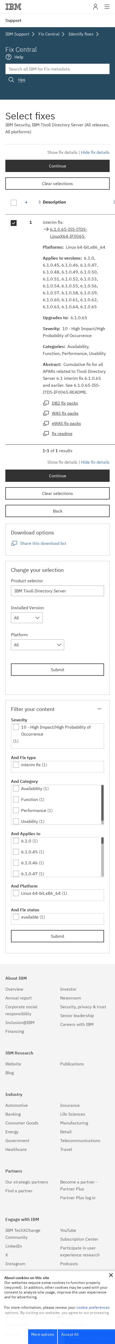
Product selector (27, 580)
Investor (68, 989)
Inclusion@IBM (19, 1022)
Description (54, 202)
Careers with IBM (77, 1024)
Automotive (16, 1105)
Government (17, 1140)
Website (13, 1063)
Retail (65, 1131)
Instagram (15, 1263)
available (30, 917)
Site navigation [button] (107, 9)
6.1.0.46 (29, 862)
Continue (57, 166)
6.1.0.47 (29, 873)
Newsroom (70, 998)
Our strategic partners (26, 1182)
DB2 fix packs (65, 403)
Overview (14, 989)
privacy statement (82, 1317)
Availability (31, 788)
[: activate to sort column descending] (30, 204)
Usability (29, 821)
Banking (13, 1114)
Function (29, 799)
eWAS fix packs (66, 423)
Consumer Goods (22, 1123)
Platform (19, 634)
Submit (57, 669)
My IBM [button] (95, 8)
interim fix (31, 764)
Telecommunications (80, 1140)
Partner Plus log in (77, 1197)
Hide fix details (95, 152)
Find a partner (19, 1190)
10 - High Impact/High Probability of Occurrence (56, 730)
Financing (14, 1031)
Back (57, 511)
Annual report (18, 998)
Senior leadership (77, 1015)
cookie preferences (93, 1307)
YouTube (68, 1230)
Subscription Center (79, 1239)
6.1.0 (26, 840)
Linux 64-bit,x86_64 (41, 893)
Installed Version (27, 607)
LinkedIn (13, 1246)
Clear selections (57, 183)
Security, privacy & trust (83, 1006)
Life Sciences (72, 1114)
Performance (33, 810)
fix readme (62, 433)
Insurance (70, 1105)
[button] (111, 1275)
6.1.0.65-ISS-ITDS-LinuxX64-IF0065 (68, 232)
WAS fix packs (65, 413)
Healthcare (16, 1149)
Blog (9, 1072)
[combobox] (27, 617)
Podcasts (69, 1263)
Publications (72, 1063)
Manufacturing (74, 1123)
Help (18, 57)
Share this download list (43, 543)
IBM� (13, 6)
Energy (11, 1131)
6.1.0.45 (29, 851)
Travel (66, 1149)
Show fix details (62, 152)
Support (13, 20)
